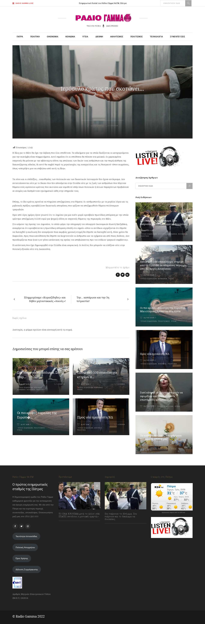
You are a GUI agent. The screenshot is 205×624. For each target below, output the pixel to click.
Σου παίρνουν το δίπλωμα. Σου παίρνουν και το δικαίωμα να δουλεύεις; (164, 222)
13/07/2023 (67, 523)
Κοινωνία (21, 389)
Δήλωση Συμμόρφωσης (27, 569)
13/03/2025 (96, 126)
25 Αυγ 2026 (25, 384)
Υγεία (80, 389)
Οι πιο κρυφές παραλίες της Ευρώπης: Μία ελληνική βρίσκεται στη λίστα (163, 309)
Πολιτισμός (39, 428)
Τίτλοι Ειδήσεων (25, 387)
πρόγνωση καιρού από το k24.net (173, 512)
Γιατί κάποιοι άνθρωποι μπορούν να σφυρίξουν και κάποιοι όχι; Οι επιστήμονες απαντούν (161, 396)
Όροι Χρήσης (22, 558)
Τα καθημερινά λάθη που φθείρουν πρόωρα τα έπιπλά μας (161, 437)
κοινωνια (31, 389)
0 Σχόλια (113, 126)
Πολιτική (40, 389)
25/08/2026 (149, 230)
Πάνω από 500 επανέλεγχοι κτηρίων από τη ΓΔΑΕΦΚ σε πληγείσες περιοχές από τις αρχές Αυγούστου (163, 265)
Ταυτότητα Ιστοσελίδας (26, 536)
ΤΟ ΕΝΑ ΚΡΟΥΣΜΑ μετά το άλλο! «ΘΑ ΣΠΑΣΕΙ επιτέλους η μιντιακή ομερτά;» (79, 515)
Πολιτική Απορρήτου (25, 547)
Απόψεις (38, 387)
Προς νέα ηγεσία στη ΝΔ (95, 417)
